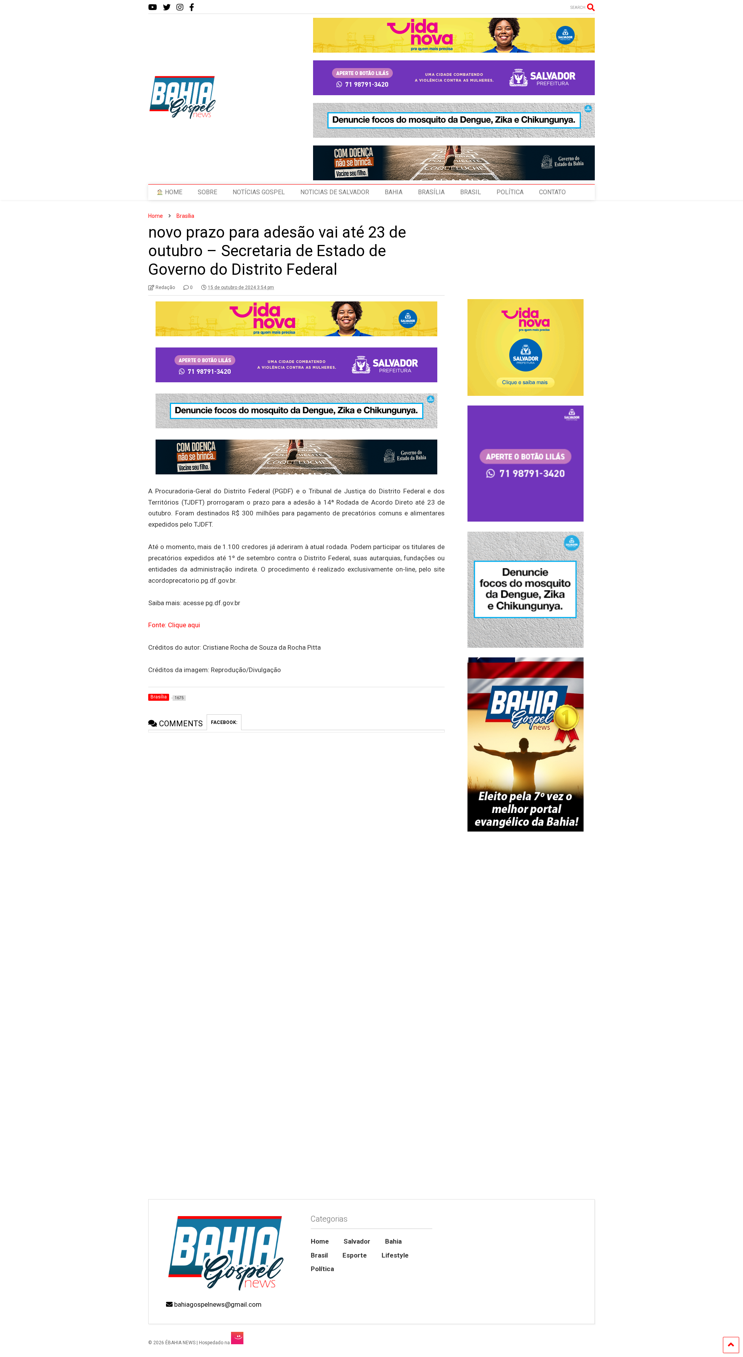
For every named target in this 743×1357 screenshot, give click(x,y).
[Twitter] (167, 7)
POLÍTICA (510, 192)
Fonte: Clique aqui (174, 625)
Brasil (319, 1255)
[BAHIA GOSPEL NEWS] (183, 117)
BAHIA (393, 192)
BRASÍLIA (431, 192)
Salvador (357, 1241)
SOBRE (207, 192)
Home (320, 1241)
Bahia (393, 1241)
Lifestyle (395, 1255)
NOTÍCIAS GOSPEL (259, 192)
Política (322, 1269)
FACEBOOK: (224, 722)
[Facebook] (191, 7)
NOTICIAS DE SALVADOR (334, 192)
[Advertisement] (525, 1133)
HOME (172, 192)
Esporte (354, 1255)
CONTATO (552, 192)
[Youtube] (152, 7)
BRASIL (470, 192)
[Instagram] (179, 7)
